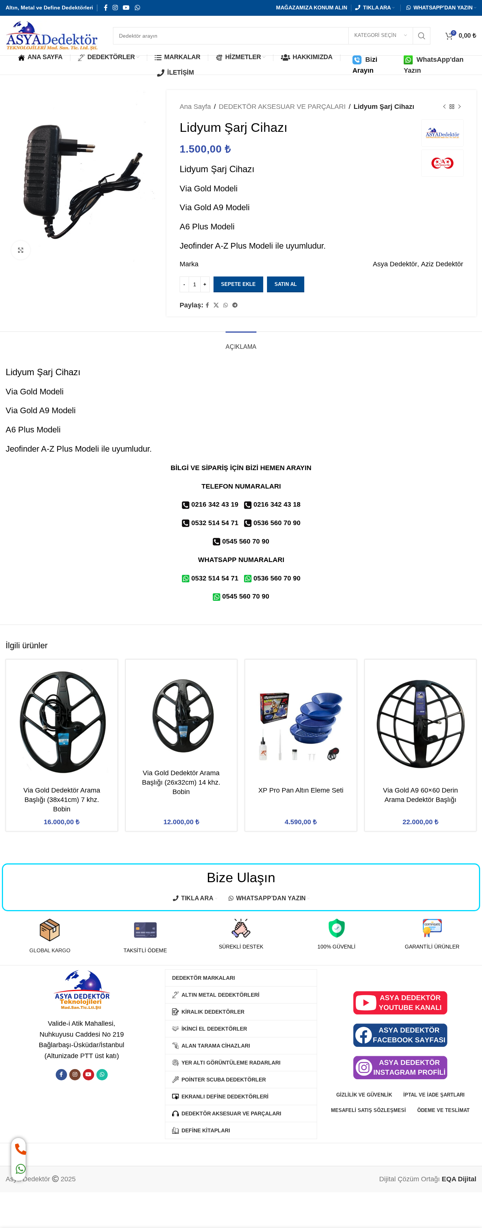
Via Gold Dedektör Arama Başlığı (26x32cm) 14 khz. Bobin (181, 782)
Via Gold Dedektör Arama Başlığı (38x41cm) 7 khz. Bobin (61, 800)
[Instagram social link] (115, 8)
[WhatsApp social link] (137, 8)
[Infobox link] (50, 936)
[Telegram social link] (235, 305)
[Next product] (459, 106)
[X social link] (216, 305)
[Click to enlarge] (20, 250)
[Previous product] (444, 106)
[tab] (241, 342)
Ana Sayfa (195, 106)
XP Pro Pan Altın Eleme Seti (300, 790)
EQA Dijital (459, 1179)
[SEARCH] (421, 35)
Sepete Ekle (238, 284)
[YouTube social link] (126, 8)
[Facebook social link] (105, 8)
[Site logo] (52, 35)
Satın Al (286, 284)
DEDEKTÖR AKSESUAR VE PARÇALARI (282, 106)
